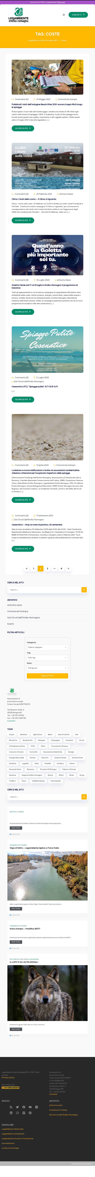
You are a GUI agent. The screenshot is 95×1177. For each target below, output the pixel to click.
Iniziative (12, 763)
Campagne (55, 740)
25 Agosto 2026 (15, 915)
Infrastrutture (77, 758)
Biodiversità (27, 740)
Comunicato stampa (59, 746)
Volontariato (56, 781)
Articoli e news (14, 605)
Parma (72, 763)
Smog (82, 775)
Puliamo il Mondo (69, 769)
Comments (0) (21, 99)
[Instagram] (17, 1113)
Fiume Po (45, 758)
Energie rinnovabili (16, 758)
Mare (37, 763)
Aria (76, 734)
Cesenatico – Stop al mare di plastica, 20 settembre (37, 525)
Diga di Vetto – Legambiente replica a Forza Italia (34, 848)
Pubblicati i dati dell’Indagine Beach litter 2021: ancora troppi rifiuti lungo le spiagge (47, 106)
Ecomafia (33, 752)
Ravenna (12, 775)
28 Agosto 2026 (15, 834)
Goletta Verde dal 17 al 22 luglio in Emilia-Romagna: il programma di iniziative (45, 286)
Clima (43, 746)
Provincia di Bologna (48, 769)
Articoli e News (66, 194)
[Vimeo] (24, 1113)
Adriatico (23, 734)
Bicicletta (13, 740)
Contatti (11, 721)
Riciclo (50, 775)
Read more (16, 828)
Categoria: (31, 642)
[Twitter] (17, 1107)
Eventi (10, 624)
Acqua (11, 734)
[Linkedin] (11, 1113)
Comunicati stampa (67, 99)
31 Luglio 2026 (15, 948)
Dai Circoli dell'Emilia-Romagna (29, 382)
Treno (23, 781)
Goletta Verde (60, 758)
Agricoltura (37, 734)
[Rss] (11, 1107)
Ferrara (32, 758)
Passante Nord (15, 769)
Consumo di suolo (16, 752)
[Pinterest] (30, 1113)
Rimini (71, 775)
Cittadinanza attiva (17, 746)
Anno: (29, 663)
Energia (71, 752)
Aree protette (63, 734)
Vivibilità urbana (38, 781)
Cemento (69, 740)
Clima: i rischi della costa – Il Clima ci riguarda (34, 199)
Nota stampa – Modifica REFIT (25, 929)
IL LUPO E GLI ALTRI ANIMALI (24, 962)
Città (33, 746)
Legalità (25, 763)
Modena (60, 763)
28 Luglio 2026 (15, 1035)
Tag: (29, 653)
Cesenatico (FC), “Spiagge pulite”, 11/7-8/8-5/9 (35, 387)
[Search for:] (47, 589)
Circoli (81, 740)
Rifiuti (61, 775)
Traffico (12, 781)
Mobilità (47, 763)
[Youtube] (30, 1107)
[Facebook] (24, 1107)
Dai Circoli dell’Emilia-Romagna (23, 618)
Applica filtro (47, 676)
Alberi (50, 734)
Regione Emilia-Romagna (32, 775)
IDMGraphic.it (88, 1164)
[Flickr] (36, 1107)
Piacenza (30, 769)
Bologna (41, 740)
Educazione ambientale (52, 752)
